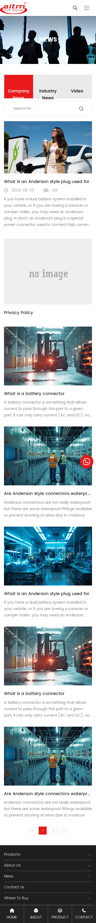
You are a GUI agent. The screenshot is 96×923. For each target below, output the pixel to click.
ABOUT (36, 917)
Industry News (48, 93)
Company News (18, 93)
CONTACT (84, 917)
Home (12, 917)
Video (77, 91)
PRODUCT (60, 917)
